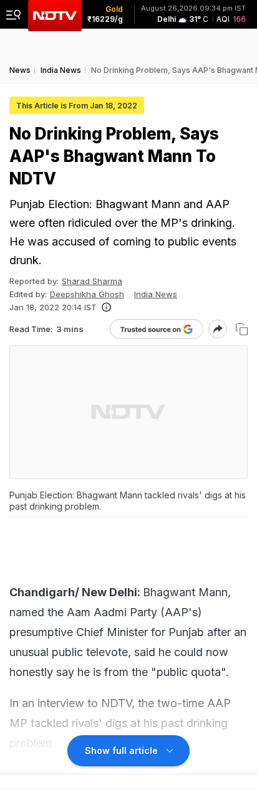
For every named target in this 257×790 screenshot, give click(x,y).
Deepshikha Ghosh (87, 294)
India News (155, 294)
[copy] (242, 329)
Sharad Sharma (92, 281)
